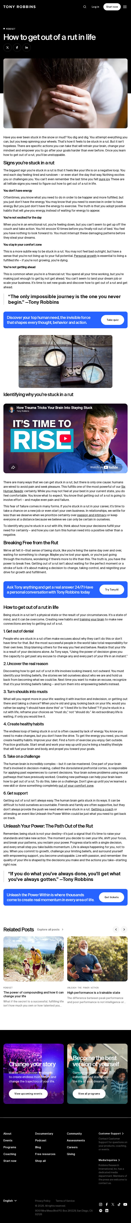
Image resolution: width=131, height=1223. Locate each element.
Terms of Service (65, 1200)
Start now (9, 1160)
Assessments (76, 1140)
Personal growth (85, 255)
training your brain (91, 619)
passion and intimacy (91, 515)
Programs (9, 1147)
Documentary (44, 1133)
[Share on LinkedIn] (27, 47)
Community (74, 1133)
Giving (71, 1154)
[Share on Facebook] (17, 47)
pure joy (104, 179)
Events (7, 1140)
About (7, 1133)
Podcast (40, 1140)
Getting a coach (102, 809)
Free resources (45, 1154)
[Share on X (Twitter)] (7, 47)
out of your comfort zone (76, 785)
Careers (72, 1147)
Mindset (10, 28)
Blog (38, 1147)
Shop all (40, 1160)
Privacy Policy (42, 1200)
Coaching (9, 1154)
